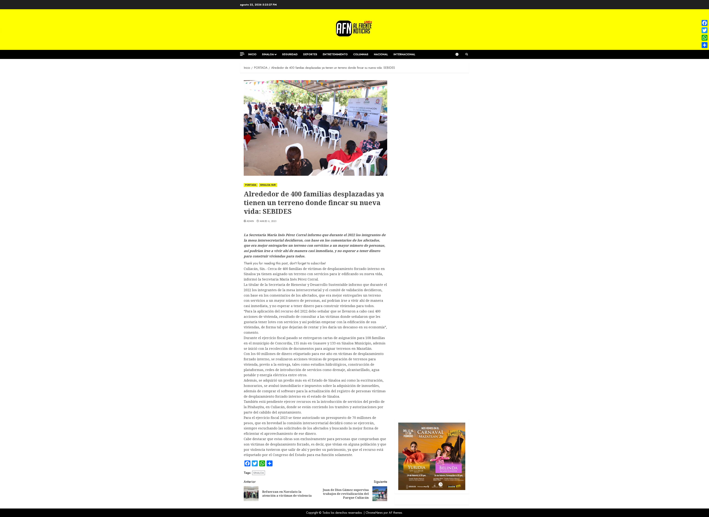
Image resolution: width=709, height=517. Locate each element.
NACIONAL (381, 54)
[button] (466, 54)
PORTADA (250, 185)
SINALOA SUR (268, 185)
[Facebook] (704, 23)
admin (250, 221)
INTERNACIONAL (404, 54)
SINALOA (268, 54)
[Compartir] (704, 45)
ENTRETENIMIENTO (335, 54)
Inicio (252, 54)
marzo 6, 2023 (268, 221)
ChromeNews (374, 513)
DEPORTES (310, 54)
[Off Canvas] (242, 54)
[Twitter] (704, 30)
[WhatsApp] (704, 37)
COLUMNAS (360, 54)
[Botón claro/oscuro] (459, 54)
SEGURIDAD (290, 54)
